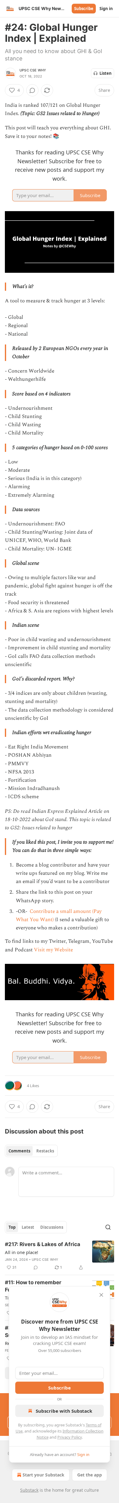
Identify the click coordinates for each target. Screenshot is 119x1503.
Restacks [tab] (45, 1151)
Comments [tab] (19, 1151)
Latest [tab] (28, 1227)
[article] (59, 1256)
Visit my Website (53, 950)
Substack (29, 1490)
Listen (105, 73)
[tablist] (31, 1151)
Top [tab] (12, 1227)
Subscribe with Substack (64, 1411)
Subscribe (83, 8)
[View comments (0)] (32, 90)
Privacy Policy (69, 1437)
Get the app (89, 1475)
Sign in (106, 8)
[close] (101, 1295)
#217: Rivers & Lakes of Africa (42, 1244)
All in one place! (21, 1252)
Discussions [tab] (51, 1227)
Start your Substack (43, 1475)
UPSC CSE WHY (33, 70)
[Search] (108, 1227)
